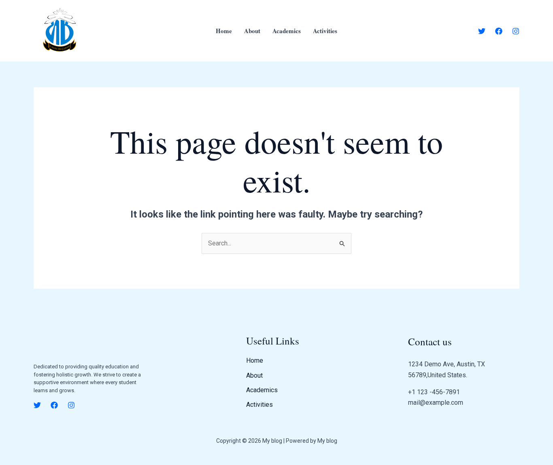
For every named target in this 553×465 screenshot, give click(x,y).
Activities (325, 30)
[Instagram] (515, 31)
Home (224, 30)
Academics (286, 30)
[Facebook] (498, 31)
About (252, 30)
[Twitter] (481, 31)
